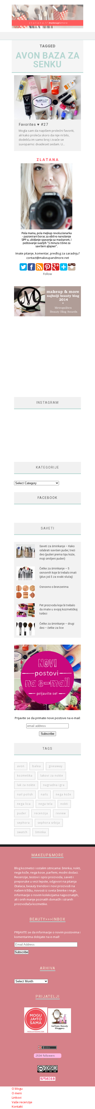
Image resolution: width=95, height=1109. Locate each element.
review (61, 813)
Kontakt (17, 1106)
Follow (47, 274)
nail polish (25, 794)
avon (20, 766)
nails (44, 794)
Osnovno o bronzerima (53, 587)
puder (21, 813)
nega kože (63, 794)
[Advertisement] (53, 357)
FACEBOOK (47, 498)
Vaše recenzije (22, 1102)
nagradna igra (54, 785)
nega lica (24, 804)
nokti (64, 804)
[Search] (79, 36)
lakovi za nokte (51, 775)
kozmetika (25, 775)
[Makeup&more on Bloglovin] (47, 1058)
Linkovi (16, 1097)
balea (36, 766)
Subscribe (21, 952)
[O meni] (47, 249)
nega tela (46, 804)
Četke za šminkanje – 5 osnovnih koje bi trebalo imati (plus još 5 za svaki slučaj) (58, 572)
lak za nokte (26, 785)
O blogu (17, 1088)
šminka (40, 832)
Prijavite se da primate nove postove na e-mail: (47, 718)
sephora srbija (49, 823)
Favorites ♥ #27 (33, 124)
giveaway (55, 766)
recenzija (41, 813)
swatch (22, 832)
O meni (17, 1093)
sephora (23, 823)
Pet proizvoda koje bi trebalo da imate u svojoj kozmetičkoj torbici (58, 609)
